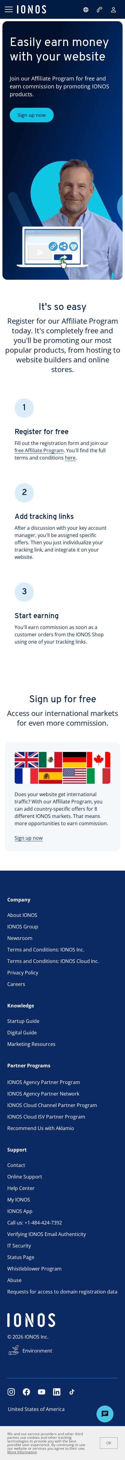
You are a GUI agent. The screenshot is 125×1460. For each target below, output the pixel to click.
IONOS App (19, 1211)
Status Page (20, 1257)
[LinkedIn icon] (57, 1392)
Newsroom (19, 938)
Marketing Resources (31, 1044)
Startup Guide (23, 1021)
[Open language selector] (85, 10)
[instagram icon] (11, 1392)
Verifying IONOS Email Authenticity (46, 1234)
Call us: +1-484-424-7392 (34, 1222)
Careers (16, 984)
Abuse (14, 1280)
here (70, 457)
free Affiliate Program (39, 450)
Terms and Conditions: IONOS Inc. (45, 949)
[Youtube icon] (42, 1392)
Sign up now (32, 115)
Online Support (24, 1176)
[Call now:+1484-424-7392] (100, 9)
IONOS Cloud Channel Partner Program (52, 1105)
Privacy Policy (22, 972)
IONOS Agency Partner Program (43, 1082)
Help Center (21, 1188)
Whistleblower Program (34, 1268)
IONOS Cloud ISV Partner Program (46, 1116)
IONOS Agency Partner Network (43, 1093)
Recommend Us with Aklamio (40, 1128)
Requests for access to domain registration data (62, 1291)
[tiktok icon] (72, 1392)
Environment (37, 1350)
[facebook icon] (26, 1392)
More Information (22, 1452)
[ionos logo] (31, 9)
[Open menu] (8, 9)
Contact (16, 1165)
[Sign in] (113, 9)
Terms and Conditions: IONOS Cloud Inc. (53, 961)
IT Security (19, 1245)
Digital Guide (22, 1032)
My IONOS (18, 1199)
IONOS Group (22, 926)
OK (108, 1443)
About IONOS (22, 915)
